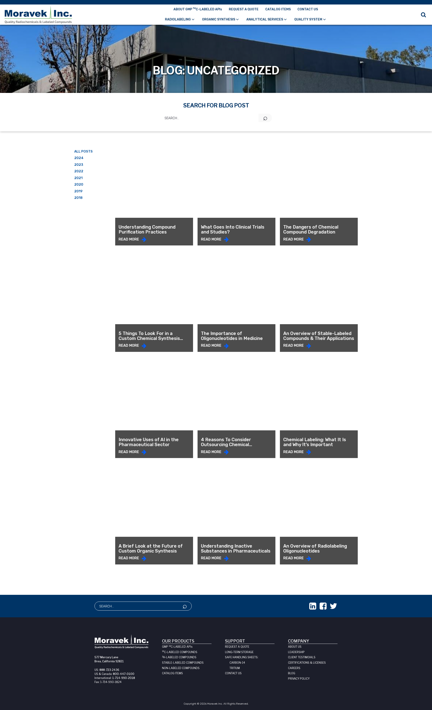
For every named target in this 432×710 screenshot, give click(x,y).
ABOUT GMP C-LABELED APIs (197, 9)
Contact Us (233, 673)
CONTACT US (307, 9)
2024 (78, 158)
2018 (78, 198)
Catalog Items (172, 673)
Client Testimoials (301, 657)
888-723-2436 (109, 670)
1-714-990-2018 (123, 678)
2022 (78, 171)
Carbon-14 (237, 662)
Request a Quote (237, 646)
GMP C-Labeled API (177, 646)
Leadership (296, 652)
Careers (294, 668)
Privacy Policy (299, 678)
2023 (78, 165)
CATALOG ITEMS (278, 9)
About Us (295, 646)
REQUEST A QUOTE (244, 9)
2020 (78, 184)
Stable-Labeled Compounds (183, 662)
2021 (78, 178)
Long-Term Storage (239, 652)
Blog (291, 673)
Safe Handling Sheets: (241, 657)
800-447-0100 (123, 674)
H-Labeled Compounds (179, 657)
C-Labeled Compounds (179, 652)
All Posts (83, 151)
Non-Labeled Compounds (181, 668)
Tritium (235, 668)
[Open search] (423, 15)
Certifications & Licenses (307, 662)
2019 (78, 191)
